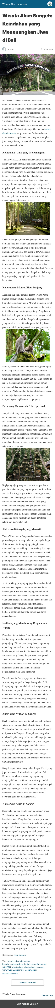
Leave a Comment (27, 982)
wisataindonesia (10, 973)
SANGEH (6, 967)
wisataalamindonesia (34, 967)
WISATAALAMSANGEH (13, 970)
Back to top (48, 995)
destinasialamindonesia (19, 961)
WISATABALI (31, 970)
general (22, 955)
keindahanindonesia (36, 964)
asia (16, 955)
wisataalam (17, 967)
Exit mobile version (27, 1003)
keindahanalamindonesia (14, 964)
